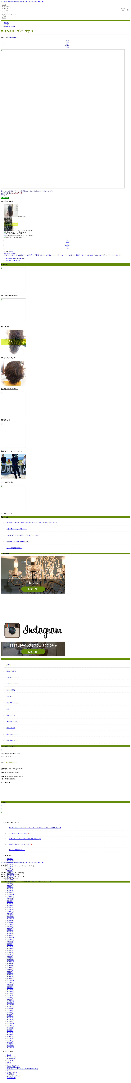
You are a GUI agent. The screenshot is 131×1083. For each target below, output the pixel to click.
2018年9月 (10, 1029)
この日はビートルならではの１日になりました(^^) (23, 535)
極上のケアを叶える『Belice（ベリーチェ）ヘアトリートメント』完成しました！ (33, 522)
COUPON (10, 1060)
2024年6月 (10, 905)
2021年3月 (10, 975)
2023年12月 (10, 917)
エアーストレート (12, 683)
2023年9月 (10, 922)
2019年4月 (10, 1016)
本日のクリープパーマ (25, 235)
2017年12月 (10, 1046)
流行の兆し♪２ (5, 420)
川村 (8, 709)
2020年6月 (10, 990)
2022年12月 (10, 937)
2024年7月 (10, 904)
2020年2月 (10, 997)
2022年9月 (10, 943)
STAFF (9, 1063)
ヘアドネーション (6, 513)
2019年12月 (10, 1001)
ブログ (4, 16)
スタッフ (5, 12)
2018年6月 (10, 1034)
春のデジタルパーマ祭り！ (9, 389)
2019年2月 (10, 1019)
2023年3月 (10, 932)
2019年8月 (10, 1008)
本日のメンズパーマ (24, 232)
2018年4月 (10, 1038)
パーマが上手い (29, 255)
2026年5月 (10, 864)
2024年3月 (10, 911)
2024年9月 (10, 900)
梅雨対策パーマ (19, 237)
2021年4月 (10, 973)
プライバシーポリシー (14, 1076)
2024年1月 (10, 915)
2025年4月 (10, 887)
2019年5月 (10, 1014)
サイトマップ (11, 1078)
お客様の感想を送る (13, 1067)
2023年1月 (10, 935)
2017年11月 (10, 1047)
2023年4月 (10, 930)
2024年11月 (10, 896)
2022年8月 (10, 945)
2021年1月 (10, 978)
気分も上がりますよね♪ (8, 358)
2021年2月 (10, 976)
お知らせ (9, 696)
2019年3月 (10, 1018)
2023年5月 (10, 928)
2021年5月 (10, 971)
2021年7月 (10, 967)
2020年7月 (10, 988)
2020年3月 (10, 995)
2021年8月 (10, 965)
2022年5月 (10, 950)
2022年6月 (10, 948)
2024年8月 (10, 902)
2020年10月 (10, 984)
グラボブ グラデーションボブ (13, 255)
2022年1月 (10, 958)
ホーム (4, 5)
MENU (9, 1062)
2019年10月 (10, 1004)
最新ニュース (11, 715)
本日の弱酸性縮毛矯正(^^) (9, 295)
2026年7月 (10, 861)
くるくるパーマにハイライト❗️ (17, 529)
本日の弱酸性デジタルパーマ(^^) (14, 259)
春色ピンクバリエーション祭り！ (11, 451)
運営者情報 (10, 1074)
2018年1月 (10, 1044)
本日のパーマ (18, 233)
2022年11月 (10, 939)
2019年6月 (10, 1012)
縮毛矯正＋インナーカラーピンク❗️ (18, 541)
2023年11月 (10, 918)
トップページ (11, 1057)
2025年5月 (10, 885)
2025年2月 (10, 890)
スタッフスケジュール (9, 14)
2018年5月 (10, 1036)
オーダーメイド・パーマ (25, 230)
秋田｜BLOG (11, 728)
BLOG (9, 664)
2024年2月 (10, 913)
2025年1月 (10, 892)
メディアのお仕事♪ (7, 482)
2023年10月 (10, 920)
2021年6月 (10, 969)
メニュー (5, 10)
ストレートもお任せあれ (12, 261)
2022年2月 (10, 956)
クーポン (5, 8)
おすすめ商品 (11, 690)
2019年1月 (10, 1021)
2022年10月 (10, 941)
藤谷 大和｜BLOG (12, 734)
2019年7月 (10, 1010)
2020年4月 (10, 993)
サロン (4, 18)
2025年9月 (10, 879)
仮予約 (9, 1055)
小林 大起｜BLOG (12, 702)
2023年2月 (10, 933)
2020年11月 (10, 982)
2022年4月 (10, 952)
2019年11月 (10, 1003)
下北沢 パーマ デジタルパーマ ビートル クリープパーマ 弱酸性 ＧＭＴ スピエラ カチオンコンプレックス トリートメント (78, 255)
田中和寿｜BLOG (12, 37)
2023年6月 (10, 926)
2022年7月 (10, 947)
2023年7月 (10, 924)
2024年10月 (10, 898)
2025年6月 (10, 883)
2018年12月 (10, 1023)
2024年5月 (10, 907)
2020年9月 (10, 986)
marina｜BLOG (11, 671)
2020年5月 (10, 991)
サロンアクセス (12, 1072)
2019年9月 (10, 1006)
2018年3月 (10, 1040)
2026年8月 (10, 859)
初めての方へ (6, 6)
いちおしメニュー (12, 677)
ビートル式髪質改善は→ (14, 548)
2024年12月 (10, 894)
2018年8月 (10, 1031)
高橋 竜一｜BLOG (12, 740)
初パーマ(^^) (21, 216)
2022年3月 (10, 954)
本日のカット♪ (5, 327)
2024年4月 (10, 909)
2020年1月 (10, 999)
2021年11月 (10, 961)
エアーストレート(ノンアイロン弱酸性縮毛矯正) (22, 1069)
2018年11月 (10, 1025)
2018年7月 (10, 1033)
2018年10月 (10, 1027)
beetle (11, 251)
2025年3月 (10, 889)
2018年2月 (10, 1042)
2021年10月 (10, 963)
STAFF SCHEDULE (13, 1065)
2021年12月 (10, 960)
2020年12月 (10, 980)
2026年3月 (10, 868)
